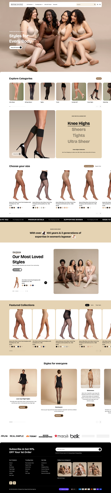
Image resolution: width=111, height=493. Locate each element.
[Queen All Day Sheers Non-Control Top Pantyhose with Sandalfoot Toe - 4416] (90, 185)
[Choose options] (45, 282)
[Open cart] (100, 4)
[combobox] (86, 4)
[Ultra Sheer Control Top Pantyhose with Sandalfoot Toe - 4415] (29, 282)
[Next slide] (100, 106)
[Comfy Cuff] (79, 93)
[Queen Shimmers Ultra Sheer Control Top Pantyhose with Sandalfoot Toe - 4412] (44, 185)
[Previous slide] (97, 106)
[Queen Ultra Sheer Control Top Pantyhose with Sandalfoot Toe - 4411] (20, 185)
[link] (16, 154)
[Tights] (48, 93)
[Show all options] (22, 207)
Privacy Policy (79, 453)
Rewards (55, 4)
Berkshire (15, 489)
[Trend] (63, 93)
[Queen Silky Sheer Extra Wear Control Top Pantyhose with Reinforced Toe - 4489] (67, 185)
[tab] (99, 78)
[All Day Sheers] (32, 93)
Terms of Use (72, 453)
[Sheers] (79, 129)
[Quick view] (29, 173)
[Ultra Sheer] (16, 93)
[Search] (94, 4)
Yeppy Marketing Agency (30, 489)
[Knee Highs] (94, 93)
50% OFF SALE (48, 4)
